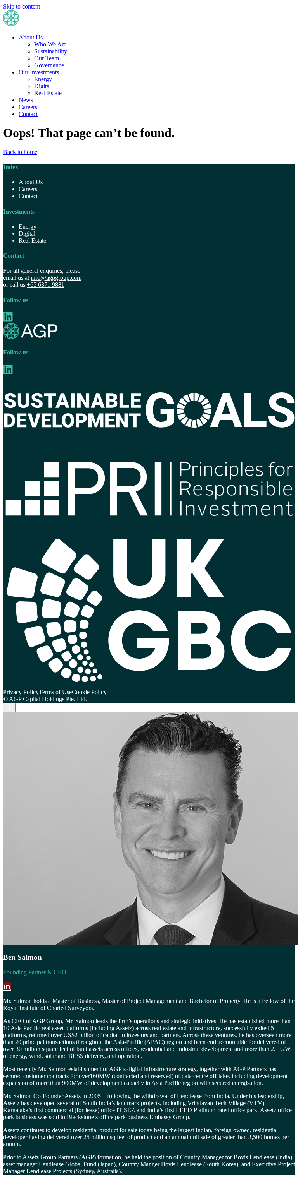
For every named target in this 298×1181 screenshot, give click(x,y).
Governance (49, 65)
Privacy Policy (21, 692)
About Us (31, 37)
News (26, 100)
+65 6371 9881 (45, 284)
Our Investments (39, 72)
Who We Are (50, 44)
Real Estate (48, 93)
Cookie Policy (89, 692)
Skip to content (21, 6)
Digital (42, 86)
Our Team (46, 58)
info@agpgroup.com (56, 277)
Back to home (20, 152)
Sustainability (50, 51)
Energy (43, 79)
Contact (28, 114)
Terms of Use (55, 692)
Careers (28, 107)
